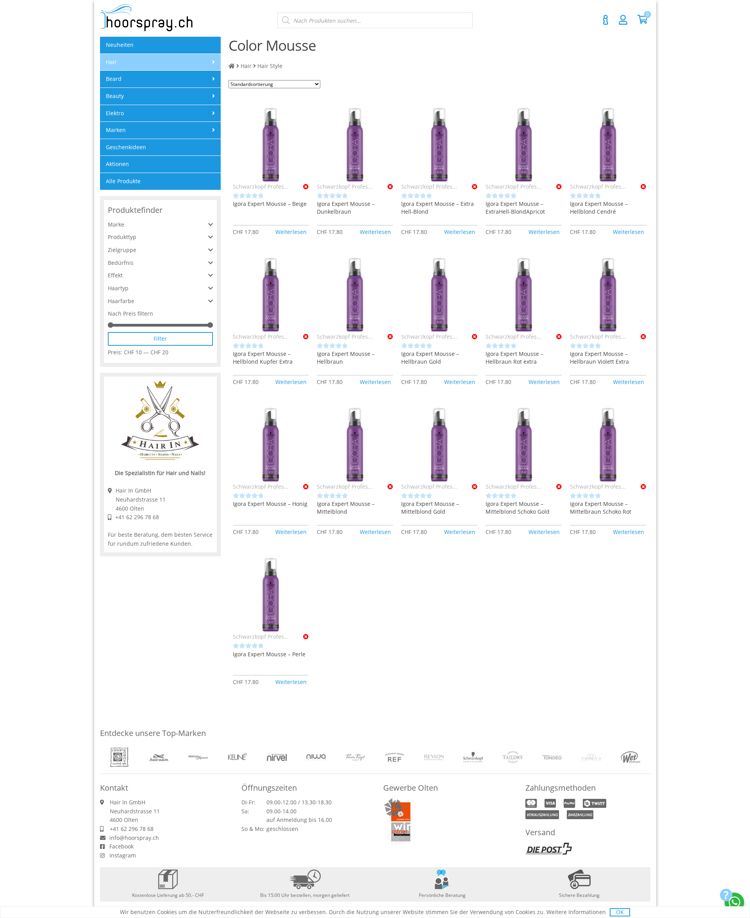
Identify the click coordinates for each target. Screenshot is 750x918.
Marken (116, 130)
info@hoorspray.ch (134, 837)
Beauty (115, 96)
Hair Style (269, 66)
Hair (246, 66)
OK (620, 912)
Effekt (115, 275)
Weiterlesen (291, 232)
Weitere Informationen (576, 912)
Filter (160, 338)
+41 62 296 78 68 (137, 517)
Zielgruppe (122, 250)
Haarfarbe (121, 301)
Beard (113, 78)
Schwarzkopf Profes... (261, 186)
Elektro (115, 113)
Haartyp (118, 288)
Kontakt (606, 20)
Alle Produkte (123, 181)
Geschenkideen (126, 147)
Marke (116, 224)
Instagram (122, 855)
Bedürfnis (121, 262)
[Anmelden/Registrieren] (623, 19)
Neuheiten (120, 44)
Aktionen (117, 164)
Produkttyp (122, 237)
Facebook (121, 846)
